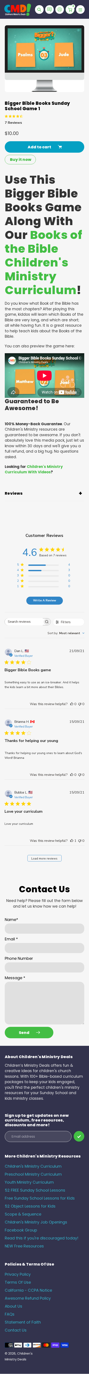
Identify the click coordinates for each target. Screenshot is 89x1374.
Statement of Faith (23, 1322)
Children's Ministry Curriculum (33, 1166)
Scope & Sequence (23, 1214)
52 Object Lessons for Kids (30, 1206)
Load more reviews (44, 858)
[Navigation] (80, 9)
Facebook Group (21, 1230)
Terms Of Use (18, 1282)
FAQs (9, 1314)
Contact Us (16, 1330)
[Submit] (79, 1136)
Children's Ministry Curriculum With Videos (34, 469)
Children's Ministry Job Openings (36, 1222)
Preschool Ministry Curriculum (33, 1174)
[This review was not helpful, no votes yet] (79, 704)
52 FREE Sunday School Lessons (35, 1190)
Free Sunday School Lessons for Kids (40, 1198)
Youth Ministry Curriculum (29, 1182)
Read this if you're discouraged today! (41, 1238)
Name (11, 919)
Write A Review (44, 600)
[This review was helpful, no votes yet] (71, 704)
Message (15, 977)
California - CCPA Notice (28, 1290)
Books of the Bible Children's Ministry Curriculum (43, 262)
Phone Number (19, 958)
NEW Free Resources (24, 1246)
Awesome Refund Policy (28, 1298)
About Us (13, 1306)
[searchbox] (24, 621)
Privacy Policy (18, 1274)
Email (11, 939)
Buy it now (20, 159)
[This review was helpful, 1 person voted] (71, 840)
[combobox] (66, 633)
